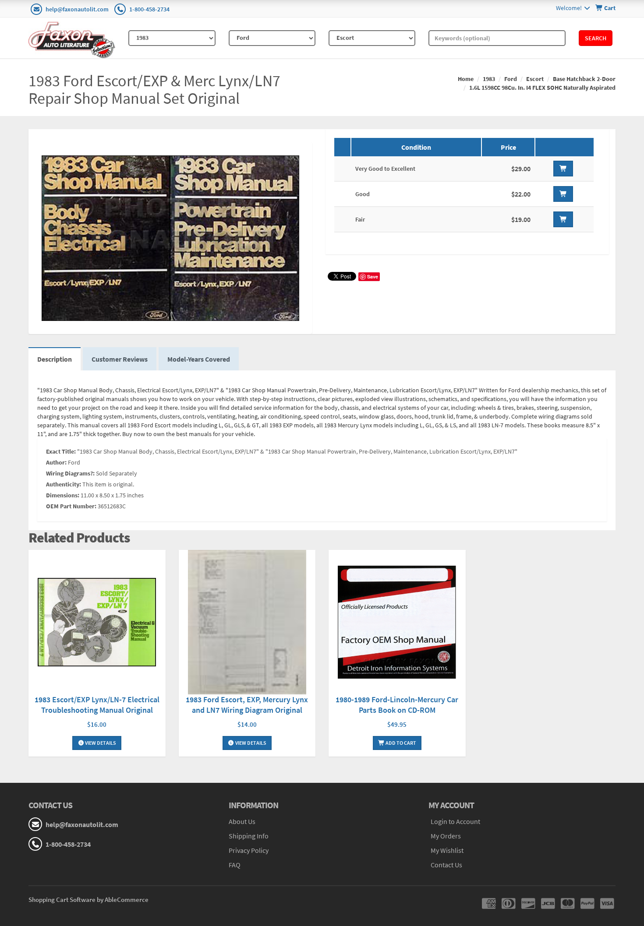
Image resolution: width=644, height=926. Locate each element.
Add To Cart (400, 742)
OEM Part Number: (71, 506)
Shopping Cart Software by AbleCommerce (88, 899)
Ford (510, 79)
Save (372, 276)
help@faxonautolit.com (77, 9)
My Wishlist (447, 850)
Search (595, 38)
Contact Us (446, 864)
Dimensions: (62, 495)
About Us (242, 821)
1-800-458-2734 (149, 9)
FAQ (235, 864)
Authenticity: (63, 484)
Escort (535, 79)
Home (466, 79)
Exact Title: (61, 451)
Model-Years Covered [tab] (198, 359)
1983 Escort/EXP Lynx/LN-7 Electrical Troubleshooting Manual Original (97, 704)
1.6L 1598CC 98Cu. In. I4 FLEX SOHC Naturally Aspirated (542, 88)
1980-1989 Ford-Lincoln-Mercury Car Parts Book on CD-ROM (397, 704)
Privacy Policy (249, 850)
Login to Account (455, 821)
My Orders (446, 835)
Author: (56, 462)
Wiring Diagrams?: (70, 473)
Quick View (97, 623)
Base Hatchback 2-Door (584, 79)
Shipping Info (249, 835)
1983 (489, 79)
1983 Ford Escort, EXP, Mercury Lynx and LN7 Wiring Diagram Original (247, 704)
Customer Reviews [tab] (120, 359)
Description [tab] (54, 359)
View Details (100, 742)
